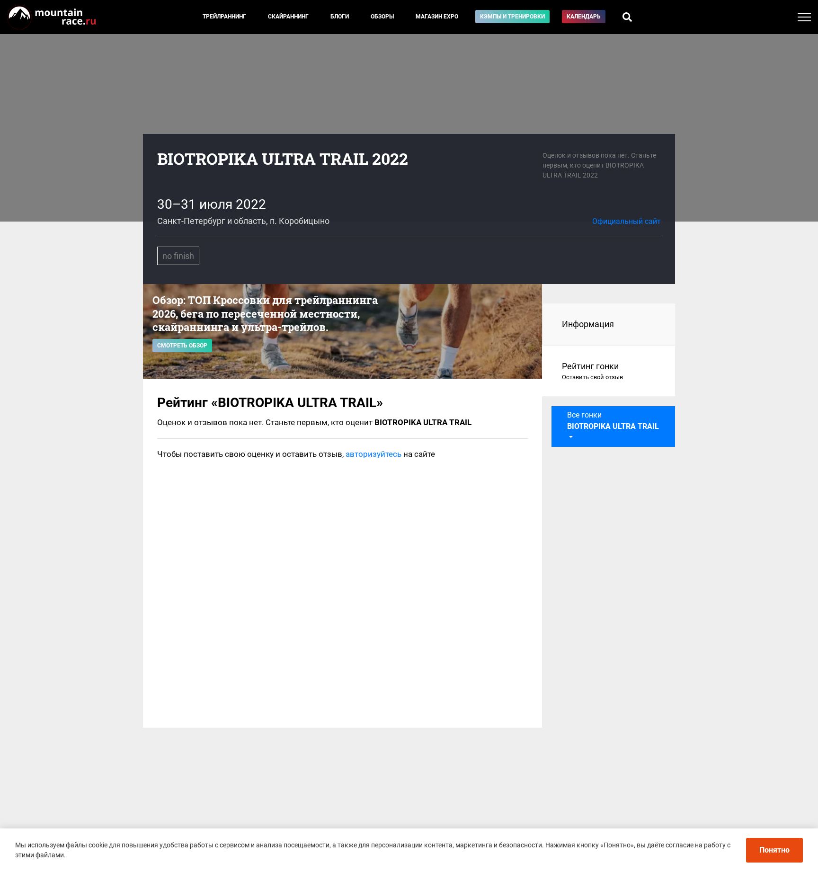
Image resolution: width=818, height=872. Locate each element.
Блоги (339, 16)
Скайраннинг (288, 16)
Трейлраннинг (224, 16)
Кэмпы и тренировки (512, 16)
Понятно (774, 849)
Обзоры (382, 16)
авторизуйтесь (373, 454)
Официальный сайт (626, 221)
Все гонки (613, 420)
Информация (588, 324)
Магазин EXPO (437, 16)
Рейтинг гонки (592, 371)
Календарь (584, 16)
